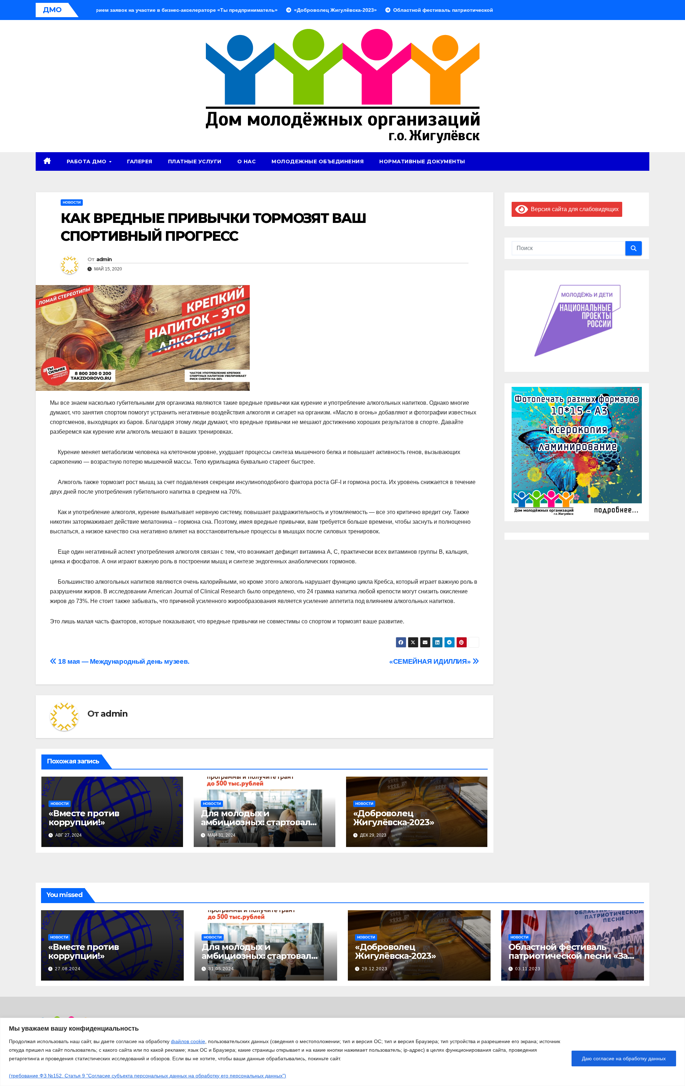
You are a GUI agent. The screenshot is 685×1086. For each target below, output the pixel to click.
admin (104, 259)
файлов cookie (188, 1041)
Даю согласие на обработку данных (624, 1058)
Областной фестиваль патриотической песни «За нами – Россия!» (568, 956)
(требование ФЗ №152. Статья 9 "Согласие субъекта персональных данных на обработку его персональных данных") (147, 1075)
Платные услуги (195, 161)
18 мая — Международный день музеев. (123, 661)
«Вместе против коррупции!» (84, 817)
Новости (72, 202)
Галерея (139, 161)
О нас (246, 161)
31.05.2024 (221, 968)
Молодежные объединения (318, 161)
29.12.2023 (374, 968)
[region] (342, 1052)
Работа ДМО (87, 161)
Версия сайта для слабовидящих (573, 209)
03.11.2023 (528, 968)
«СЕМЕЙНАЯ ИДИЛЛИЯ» (430, 661)
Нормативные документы (422, 161)
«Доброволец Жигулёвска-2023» (393, 817)
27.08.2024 (68, 968)
